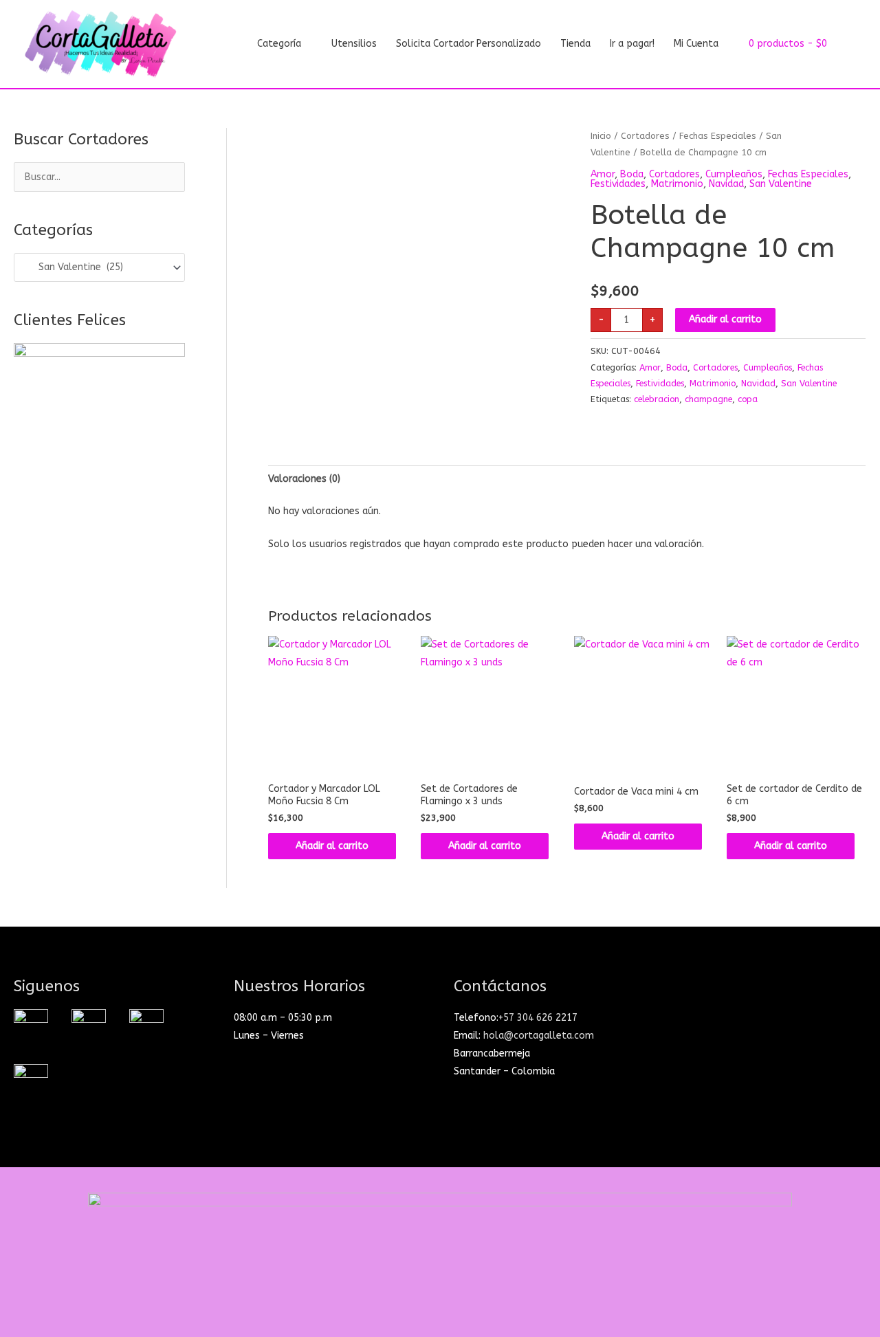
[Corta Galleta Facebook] (89, 1026)
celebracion (656, 399)
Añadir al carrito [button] (332, 846)
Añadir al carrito (725, 319)
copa (748, 399)
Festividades (618, 184)
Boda (632, 174)
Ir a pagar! (632, 43)
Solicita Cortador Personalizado (468, 43)
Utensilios (354, 43)
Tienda (575, 43)
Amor (603, 174)
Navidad (726, 184)
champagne (708, 399)
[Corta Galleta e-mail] (146, 1026)
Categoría (279, 43)
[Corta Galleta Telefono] (31, 1081)
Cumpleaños (733, 174)
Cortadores (645, 136)
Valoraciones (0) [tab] (304, 479)
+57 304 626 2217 (538, 1018)
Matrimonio (677, 184)
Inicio (601, 136)
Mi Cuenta (696, 43)
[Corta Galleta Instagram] (31, 1026)
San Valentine (780, 184)
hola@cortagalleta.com (538, 1035)
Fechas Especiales (717, 136)
